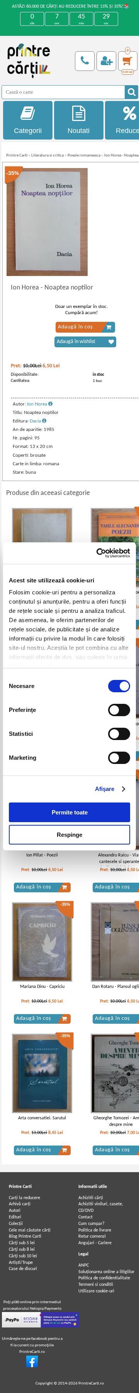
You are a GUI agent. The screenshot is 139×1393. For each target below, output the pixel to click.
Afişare (105, 789)
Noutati (79, 131)
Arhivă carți (20, 1204)
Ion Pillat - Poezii (42, 855)
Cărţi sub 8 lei (22, 1249)
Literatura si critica (47, 155)
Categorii (28, 131)
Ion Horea (37, 404)
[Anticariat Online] (32, 1366)
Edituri (15, 1217)
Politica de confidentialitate (104, 1278)
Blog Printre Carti (25, 1236)
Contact (85, 1217)
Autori (14, 1210)
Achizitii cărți (90, 1198)
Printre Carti (16, 155)
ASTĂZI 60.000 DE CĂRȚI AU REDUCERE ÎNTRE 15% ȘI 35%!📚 (70, 6)
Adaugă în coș (75, 327)
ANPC (83, 1265)
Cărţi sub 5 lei (22, 1243)
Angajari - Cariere (95, 1243)
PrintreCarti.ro (91, 1383)
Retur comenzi (92, 1236)
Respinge (69, 834)
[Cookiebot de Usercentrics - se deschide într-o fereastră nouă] (98, 553)
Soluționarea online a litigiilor (106, 1272)
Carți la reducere (24, 1198)
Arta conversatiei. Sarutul (42, 1118)
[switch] (119, 710)
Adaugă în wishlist (76, 342)
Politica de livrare (94, 1230)
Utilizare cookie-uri (96, 1291)
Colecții (16, 1223)
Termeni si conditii (95, 1284)
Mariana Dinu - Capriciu (42, 986)
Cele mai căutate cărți (30, 1230)
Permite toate (70, 812)
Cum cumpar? (91, 1223)
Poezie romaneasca (84, 155)
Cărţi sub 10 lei (23, 1256)
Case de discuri (23, 1269)
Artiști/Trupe (21, 1262)
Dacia (36, 421)
